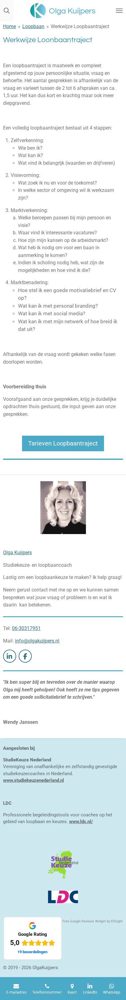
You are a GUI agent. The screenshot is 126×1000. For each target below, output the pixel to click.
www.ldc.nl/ (81, 821)
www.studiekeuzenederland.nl (33, 780)
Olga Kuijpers (17, 552)
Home (9, 26)
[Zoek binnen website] (6, 10)
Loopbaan (33, 26)
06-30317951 (26, 628)
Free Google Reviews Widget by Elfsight (92, 921)
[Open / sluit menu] (119, 10)
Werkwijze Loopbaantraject (80, 26)
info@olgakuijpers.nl (37, 641)
